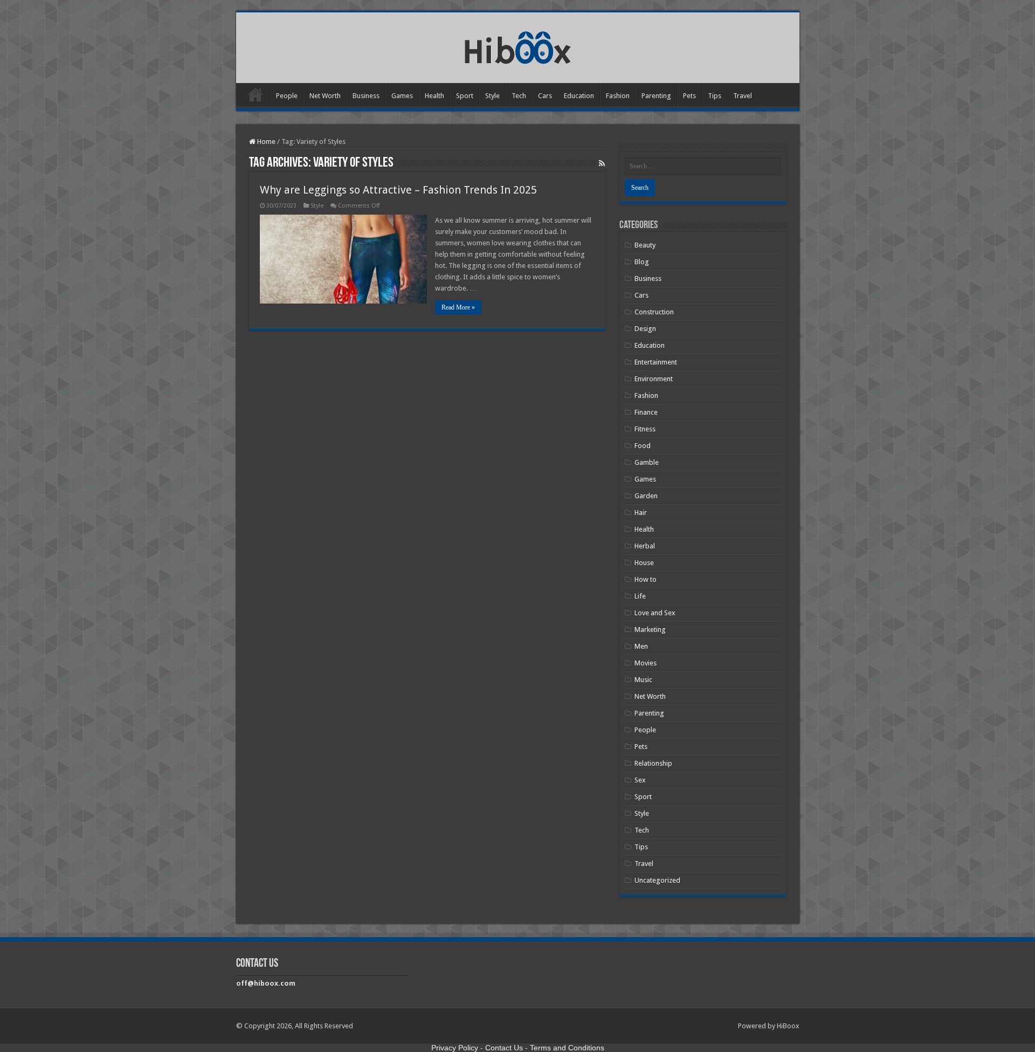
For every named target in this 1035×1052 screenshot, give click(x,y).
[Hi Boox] (518, 46)
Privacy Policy (454, 1047)
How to (645, 579)
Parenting (656, 96)
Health (434, 96)
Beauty (645, 245)
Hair (640, 512)
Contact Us (504, 1047)
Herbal (644, 546)
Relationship (653, 763)
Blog (641, 262)
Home (256, 94)
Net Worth (325, 96)
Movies (645, 663)
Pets (689, 96)
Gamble (646, 462)
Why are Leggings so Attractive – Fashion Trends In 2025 (398, 189)
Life (640, 596)
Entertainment (655, 362)
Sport (464, 96)
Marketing (650, 629)
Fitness (645, 429)
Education (579, 96)
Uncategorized (657, 880)
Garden (646, 496)
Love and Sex (654, 613)
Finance (646, 412)
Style (492, 96)
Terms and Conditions (567, 1047)
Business (366, 96)
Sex (640, 780)
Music (643, 680)
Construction (654, 312)
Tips (714, 96)
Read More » (458, 307)
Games (402, 96)
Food (642, 446)
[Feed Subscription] (602, 163)
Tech (519, 96)
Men (641, 646)
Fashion (618, 96)
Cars (545, 96)
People (287, 96)
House (644, 563)
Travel (742, 96)
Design (645, 329)
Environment (653, 379)
